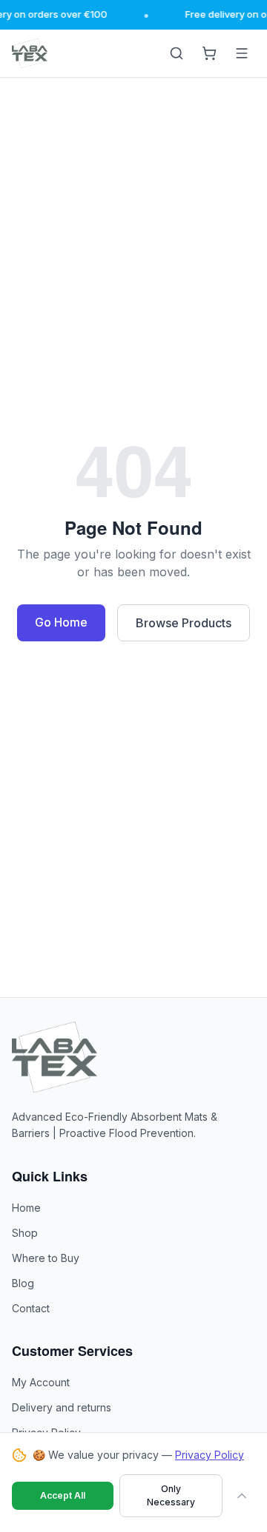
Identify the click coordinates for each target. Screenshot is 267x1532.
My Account (41, 1382)
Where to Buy (45, 1258)
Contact (31, 1308)
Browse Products (183, 622)
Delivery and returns (61, 1407)
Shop (25, 1232)
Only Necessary (171, 1495)
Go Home (61, 622)
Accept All (62, 1495)
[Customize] (241, 1495)
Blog (23, 1283)
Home (26, 1207)
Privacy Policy (209, 1454)
